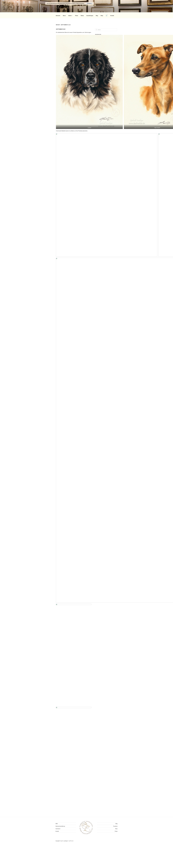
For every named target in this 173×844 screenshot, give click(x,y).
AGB (57, 823)
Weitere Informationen (80, 3)
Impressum (58, 828)
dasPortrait (71, 840)
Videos (82, 15)
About (64, 15)
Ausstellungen (89, 15)
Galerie (70, 15)
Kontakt (112, 15)
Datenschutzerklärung (60, 826)
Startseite (58, 15)
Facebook (115, 826)
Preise (76, 15)
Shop (102, 15)
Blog (97, 15)
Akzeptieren (89, 3)
